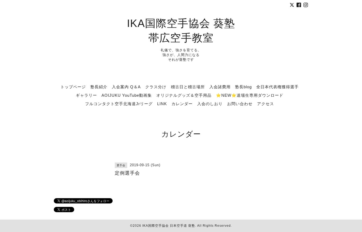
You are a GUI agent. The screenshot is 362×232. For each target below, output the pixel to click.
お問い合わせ (240, 103)
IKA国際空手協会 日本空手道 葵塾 (168, 226)
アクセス (265, 103)
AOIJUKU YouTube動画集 (126, 95)
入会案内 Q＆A (126, 87)
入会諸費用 (220, 87)
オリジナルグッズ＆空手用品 (183, 95)
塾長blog (243, 87)
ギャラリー (86, 95)
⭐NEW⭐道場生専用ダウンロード (249, 95)
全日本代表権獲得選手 (277, 87)
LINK (162, 103)
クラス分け (155, 87)
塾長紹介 (98, 87)
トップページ (73, 87)
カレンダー (182, 103)
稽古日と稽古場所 (188, 87)
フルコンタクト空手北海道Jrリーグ (119, 103)
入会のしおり (210, 103)
